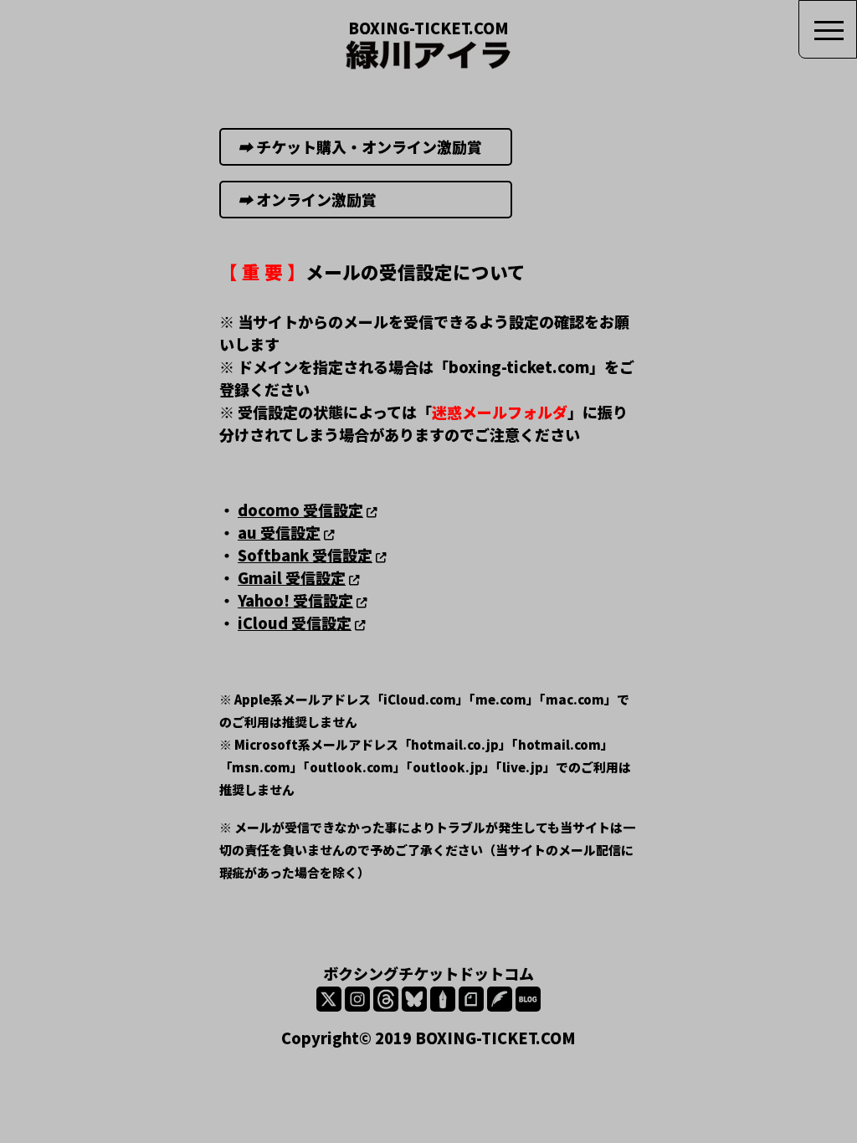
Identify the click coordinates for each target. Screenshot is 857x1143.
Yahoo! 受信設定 (295, 600)
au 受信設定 (279, 532)
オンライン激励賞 (367, 199)
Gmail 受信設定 (292, 577)
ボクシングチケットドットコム (428, 973)
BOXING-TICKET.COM (428, 27)
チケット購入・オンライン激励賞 (367, 146)
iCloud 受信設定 (295, 622)
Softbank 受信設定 (305, 555)
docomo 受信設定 (300, 509)
